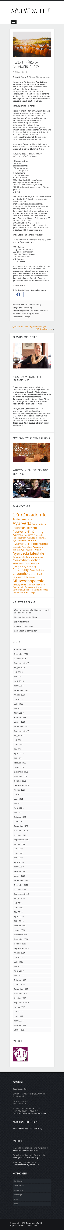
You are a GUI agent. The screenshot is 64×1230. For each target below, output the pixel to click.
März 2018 (19, 975)
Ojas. (42, 585)
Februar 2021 (20, 817)
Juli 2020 (18, 849)
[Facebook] (18, 294)
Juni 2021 (18, 799)
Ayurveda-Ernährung (22, 313)
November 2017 (21, 993)
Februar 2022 (20, 763)
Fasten (33, 570)
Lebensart (18, 1190)
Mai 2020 (18, 858)
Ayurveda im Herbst (39, 311)
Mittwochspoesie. (29, 581)
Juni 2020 (18, 853)
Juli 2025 (18, 672)
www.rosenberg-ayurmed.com (26, 1165)
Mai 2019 (18, 912)
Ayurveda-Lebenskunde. (31, 544)
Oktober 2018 (20, 944)
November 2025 (21, 654)
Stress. (27, 592)
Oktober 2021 (20, 781)
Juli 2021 (18, 794)
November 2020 (21, 831)
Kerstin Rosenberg (33, 304)
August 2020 (19, 844)
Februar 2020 (20, 871)
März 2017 (19, 1021)
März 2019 (19, 921)
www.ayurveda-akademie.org (25, 1157)
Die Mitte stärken (21, 622)
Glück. (39, 574)
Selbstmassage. (41, 590)
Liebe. (26, 577)
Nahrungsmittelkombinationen (26, 585)
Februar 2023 (20, 717)
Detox (28, 563)
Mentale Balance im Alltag (25, 617)
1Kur (28, 311)
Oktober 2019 (20, 889)
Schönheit (17, 590)
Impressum (15, 1225)
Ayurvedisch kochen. (27, 560)
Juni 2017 (18, 1016)
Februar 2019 (20, 926)
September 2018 (21, 948)
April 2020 (19, 862)
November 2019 (21, 885)
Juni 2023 (18, 704)
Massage (18, 1195)
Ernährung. (21, 570)
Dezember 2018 (21, 935)
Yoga (16, 1204)
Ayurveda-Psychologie (22, 547)
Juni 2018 (18, 962)
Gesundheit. (21, 574)
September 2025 (21, 663)
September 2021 (21, 785)
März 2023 (19, 713)
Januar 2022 (19, 767)
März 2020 (19, 867)
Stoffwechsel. (18, 593)
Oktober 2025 (20, 659)
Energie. (35, 563)
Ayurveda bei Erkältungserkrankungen (29, 327)
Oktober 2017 (20, 998)
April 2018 (19, 971)
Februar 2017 (20, 1025)
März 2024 (19, 686)
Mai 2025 (18, 677)
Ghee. (33, 574)
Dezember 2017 (21, 989)
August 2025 (19, 668)
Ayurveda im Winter (31, 549)
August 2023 (19, 695)
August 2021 (19, 790)
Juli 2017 (18, 1012)
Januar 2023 (19, 722)
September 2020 (21, 840)
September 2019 (21, 894)
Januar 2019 (19, 930)
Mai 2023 (18, 708)
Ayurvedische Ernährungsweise (28, 557)
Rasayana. (30, 587)
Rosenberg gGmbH (34, 1223)
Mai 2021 (18, 803)
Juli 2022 (18, 740)
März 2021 (19, 812)
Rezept (27, 317)
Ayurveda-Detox (39, 524)
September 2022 (21, 731)
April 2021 (19, 808)
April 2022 (19, 754)
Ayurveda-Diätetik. (25, 528)
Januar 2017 (19, 1030)
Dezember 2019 (21, 880)
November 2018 (21, 939)
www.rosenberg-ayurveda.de (25, 1150)
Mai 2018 (18, 966)
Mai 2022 (18, 749)
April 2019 (19, 917)
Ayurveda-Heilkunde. (36, 538)
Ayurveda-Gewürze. (23, 535)
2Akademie (35, 515)
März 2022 (19, 758)
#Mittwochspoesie (44, 329)
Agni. (30, 519)
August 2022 (19, 735)
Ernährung (27, 308)
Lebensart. (18, 577)
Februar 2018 (20, 980)
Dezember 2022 (21, 726)
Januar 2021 (19, 821)
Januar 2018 (19, 984)
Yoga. (32, 592)
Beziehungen (18, 563)
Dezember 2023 (21, 690)
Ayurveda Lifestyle (28, 553)
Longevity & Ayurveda (23, 626)
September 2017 (21, 1002)
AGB (23, 1225)
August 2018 (19, 953)
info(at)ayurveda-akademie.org (32, 1113)
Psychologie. (19, 587)
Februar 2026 (20, 649)
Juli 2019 (18, 903)
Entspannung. (19, 566)
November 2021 (21, 776)
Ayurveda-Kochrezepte (24, 540)
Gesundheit (19, 1186)
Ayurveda (22, 523)
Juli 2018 (18, 957)
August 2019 (19, 898)
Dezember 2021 (21, 772)
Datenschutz (31, 1225)
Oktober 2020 (20, 835)
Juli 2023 (18, 699)
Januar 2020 (19, 876)
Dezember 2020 (21, 826)
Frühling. (40, 570)
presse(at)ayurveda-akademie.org (27, 1129)
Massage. (32, 577)
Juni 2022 (18, 744)
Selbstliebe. (28, 590)
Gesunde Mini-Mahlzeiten (25, 631)
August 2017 (19, 1007)
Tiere (16, 1199)
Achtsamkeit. (20, 519)
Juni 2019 (18, 908)
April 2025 (19, 681)
